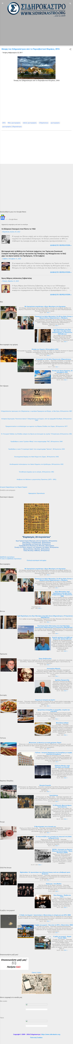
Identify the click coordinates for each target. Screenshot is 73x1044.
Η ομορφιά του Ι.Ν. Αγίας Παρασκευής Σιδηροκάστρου (53, 359)
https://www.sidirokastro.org (50, 1034)
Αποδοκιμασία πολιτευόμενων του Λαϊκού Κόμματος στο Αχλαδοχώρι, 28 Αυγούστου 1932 (36, 464)
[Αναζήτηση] (70, 4)
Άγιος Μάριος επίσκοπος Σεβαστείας (17, 278)
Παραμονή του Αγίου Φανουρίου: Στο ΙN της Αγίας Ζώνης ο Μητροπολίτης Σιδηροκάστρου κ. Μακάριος (54, 317)
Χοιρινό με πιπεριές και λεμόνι (45, 700)
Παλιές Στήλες (36, 972)
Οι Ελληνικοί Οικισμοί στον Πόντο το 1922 (18, 229)
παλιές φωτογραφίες (30, 123)
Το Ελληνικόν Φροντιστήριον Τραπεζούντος (62, 806)
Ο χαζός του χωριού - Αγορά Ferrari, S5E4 (62, 937)
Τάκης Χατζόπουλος (45, 658)
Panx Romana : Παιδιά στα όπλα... (62, 895)
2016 (3, 123)
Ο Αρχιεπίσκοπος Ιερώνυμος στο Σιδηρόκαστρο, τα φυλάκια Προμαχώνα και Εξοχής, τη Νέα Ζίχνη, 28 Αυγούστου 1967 (36, 411)
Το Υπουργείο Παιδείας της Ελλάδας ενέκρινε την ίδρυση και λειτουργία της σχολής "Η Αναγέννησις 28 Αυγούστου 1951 (36, 434)
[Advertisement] (36, 31)
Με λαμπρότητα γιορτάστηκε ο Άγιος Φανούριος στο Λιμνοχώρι (45, 306)
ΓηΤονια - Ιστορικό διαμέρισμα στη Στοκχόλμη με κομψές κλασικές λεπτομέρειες (53, 753)
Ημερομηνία (32, 493)
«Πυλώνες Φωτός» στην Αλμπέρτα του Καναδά (62, 766)
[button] (70, 49)
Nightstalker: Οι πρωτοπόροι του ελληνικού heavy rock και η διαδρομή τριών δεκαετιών (45, 873)
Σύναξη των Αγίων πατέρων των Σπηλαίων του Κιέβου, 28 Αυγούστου (37, 547)
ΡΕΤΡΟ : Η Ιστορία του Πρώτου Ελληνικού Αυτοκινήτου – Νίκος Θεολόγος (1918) (62, 851)
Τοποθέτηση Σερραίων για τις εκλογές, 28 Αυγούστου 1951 (36, 472)
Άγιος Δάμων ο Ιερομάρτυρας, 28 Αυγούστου (36, 542)
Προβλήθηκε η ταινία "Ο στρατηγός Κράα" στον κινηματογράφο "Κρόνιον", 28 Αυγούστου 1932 (36, 449)
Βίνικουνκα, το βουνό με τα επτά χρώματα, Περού (45, 742)
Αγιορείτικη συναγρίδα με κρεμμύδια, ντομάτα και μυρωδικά (54, 710)
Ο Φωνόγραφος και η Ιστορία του (45, 826)
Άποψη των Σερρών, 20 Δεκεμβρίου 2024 (45, 349)
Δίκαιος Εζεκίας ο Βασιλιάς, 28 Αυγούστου (36, 549)
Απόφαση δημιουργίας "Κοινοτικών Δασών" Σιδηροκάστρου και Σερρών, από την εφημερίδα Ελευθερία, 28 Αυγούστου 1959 (36, 419)
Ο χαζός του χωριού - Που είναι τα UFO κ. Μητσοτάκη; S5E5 (54, 925)
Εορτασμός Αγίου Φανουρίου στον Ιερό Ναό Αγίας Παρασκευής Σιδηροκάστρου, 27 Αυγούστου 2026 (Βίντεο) (53, 626)
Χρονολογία (41, 493)
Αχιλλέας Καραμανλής (62, 680)
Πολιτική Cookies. (36, 1037)
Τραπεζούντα (53, 795)
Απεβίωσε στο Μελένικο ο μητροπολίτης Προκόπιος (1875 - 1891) (36, 479)
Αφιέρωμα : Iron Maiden (53, 883)
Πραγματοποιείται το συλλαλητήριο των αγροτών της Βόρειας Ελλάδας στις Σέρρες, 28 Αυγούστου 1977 (37, 426)
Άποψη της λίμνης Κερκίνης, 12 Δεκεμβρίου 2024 (62, 371)
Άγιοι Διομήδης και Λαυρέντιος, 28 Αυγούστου (36, 544)
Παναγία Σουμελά (45, 785)
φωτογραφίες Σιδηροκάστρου (12, 126)
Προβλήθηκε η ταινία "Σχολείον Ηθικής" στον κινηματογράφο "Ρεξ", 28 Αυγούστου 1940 (37, 441)
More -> (49, 312)
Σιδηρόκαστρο (43, 123)
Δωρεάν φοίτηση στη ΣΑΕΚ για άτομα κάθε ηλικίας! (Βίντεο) (62, 638)
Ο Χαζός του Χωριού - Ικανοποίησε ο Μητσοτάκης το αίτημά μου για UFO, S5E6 (45, 915)
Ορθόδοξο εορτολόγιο (7, 557)
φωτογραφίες (55, 123)
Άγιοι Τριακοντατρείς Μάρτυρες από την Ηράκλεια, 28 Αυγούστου (36, 541)
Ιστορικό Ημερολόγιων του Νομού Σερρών (13, 487)
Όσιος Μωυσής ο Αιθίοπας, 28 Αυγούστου (37, 550)
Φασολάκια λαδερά (62, 723)
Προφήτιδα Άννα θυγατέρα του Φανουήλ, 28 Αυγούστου (36, 545)
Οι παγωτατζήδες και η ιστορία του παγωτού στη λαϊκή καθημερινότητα (53, 837)
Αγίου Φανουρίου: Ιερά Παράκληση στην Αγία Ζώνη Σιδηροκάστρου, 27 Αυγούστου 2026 (62, 594)
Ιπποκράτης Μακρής (53, 668)
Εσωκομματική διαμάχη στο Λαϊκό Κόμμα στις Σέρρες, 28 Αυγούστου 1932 (36, 456)
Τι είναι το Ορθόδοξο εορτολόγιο (10, 559)
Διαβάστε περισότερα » (60, 245)
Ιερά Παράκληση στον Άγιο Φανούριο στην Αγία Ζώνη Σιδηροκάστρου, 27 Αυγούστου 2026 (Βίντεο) (62, 332)
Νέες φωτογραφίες (14, 123)
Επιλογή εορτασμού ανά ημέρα (36, 560)
